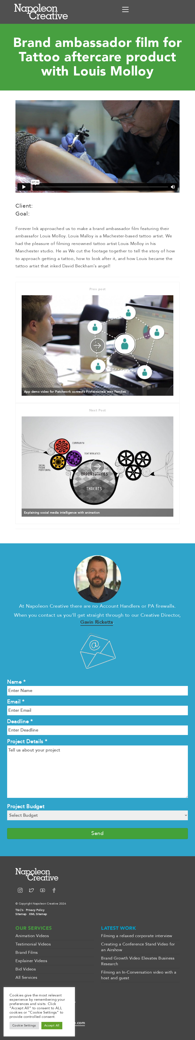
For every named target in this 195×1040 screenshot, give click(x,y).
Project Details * (27, 741)
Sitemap (21, 914)
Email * (16, 701)
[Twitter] (32, 891)
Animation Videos (32, 936)
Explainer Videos (31, 961)
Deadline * (20, 721)
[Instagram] (21, 891)
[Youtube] (43, 891)
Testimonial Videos (33, 944)
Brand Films (26, 952)
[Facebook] (54, 891)
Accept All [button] (51, 1025)
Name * (16, 681)
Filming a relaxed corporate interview (136, 936)
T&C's (19, 910)
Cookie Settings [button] (24, 1025)
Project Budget (25, 806)
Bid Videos (25, 969)
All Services (26, 977)
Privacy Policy (35, 910)
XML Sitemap (38, 914)
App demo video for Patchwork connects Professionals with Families (75, 392)
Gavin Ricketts (96, 622)
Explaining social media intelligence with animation (62, 512)
